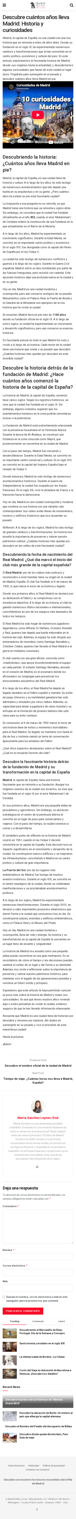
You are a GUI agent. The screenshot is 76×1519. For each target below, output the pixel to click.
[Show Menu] (4, 5)
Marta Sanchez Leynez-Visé (38, 1118)
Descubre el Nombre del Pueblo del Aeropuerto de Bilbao (38, 1426)
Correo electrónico (15, 1265)
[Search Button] (71, 5)
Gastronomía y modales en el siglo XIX (42, 1343)
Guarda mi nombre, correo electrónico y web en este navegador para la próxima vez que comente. (37, 1299)
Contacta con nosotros (37, 1469)
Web (5, 1281)
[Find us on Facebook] (37, 1510)
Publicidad (33, 1465)
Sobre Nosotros (16, 1465)
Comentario (11, 1206)
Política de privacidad (54, 1465)
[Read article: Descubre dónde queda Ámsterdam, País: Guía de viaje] (10, 1438)
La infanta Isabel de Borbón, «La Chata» (42, 1356)
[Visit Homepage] (38, 5)
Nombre (8, 1250)
